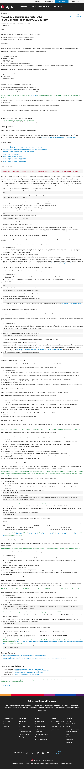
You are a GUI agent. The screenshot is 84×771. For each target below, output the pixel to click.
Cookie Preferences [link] (66, 763)
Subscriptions (39, 724)
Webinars (22, 729)
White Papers (23, 721)
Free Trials (6, 721)
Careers (68, 726)
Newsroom (69, 739)
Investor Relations (72, 731)
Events (68, 737)
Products (6, 724)
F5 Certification (24, 734)
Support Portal (39, 721)
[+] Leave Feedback (41, 739)
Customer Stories (24, 726)
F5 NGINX (69, 742)
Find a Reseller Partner (57, 721)
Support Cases (39, 729)
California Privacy (34, 763)
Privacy (27, 763)
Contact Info (70, 721)
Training (21, 737)
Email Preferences (40, 737)
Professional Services (41, 734)
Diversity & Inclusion (72, 729)
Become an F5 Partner (57, 726)
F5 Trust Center (71, 724)
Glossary (22, 724)
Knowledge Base (40, 726)
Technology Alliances (57, 724)
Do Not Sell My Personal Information (50, 763)
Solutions (6, 726)
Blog (67, 734)
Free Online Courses (25, 731)
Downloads (38, 731)
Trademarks (15, 763)
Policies (21, 763)
